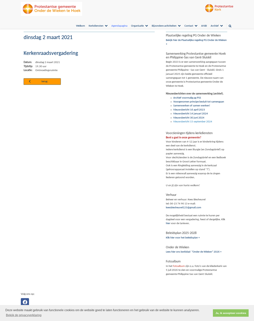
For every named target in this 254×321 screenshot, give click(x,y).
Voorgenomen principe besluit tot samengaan (198, 101)
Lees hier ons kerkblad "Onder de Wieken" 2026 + (193, 252)
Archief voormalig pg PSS (187, 98)
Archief (215, 26)
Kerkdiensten (96, 26)
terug (44, 81)
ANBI (204, 26)
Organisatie (137, 26)
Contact (188, 26)
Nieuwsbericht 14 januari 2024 (190, 113)
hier (168, 223)
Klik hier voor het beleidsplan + (183, 237)
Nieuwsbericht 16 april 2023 (189, 109)
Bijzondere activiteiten (164, 26)
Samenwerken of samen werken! (191, 105)
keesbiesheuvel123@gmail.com (183, 207)
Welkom (80, 26)
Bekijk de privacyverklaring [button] (23, 315)
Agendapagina (119, 26)
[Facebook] (25, 302)
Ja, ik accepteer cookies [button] (231, 313)
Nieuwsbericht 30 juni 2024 (188, 117)
